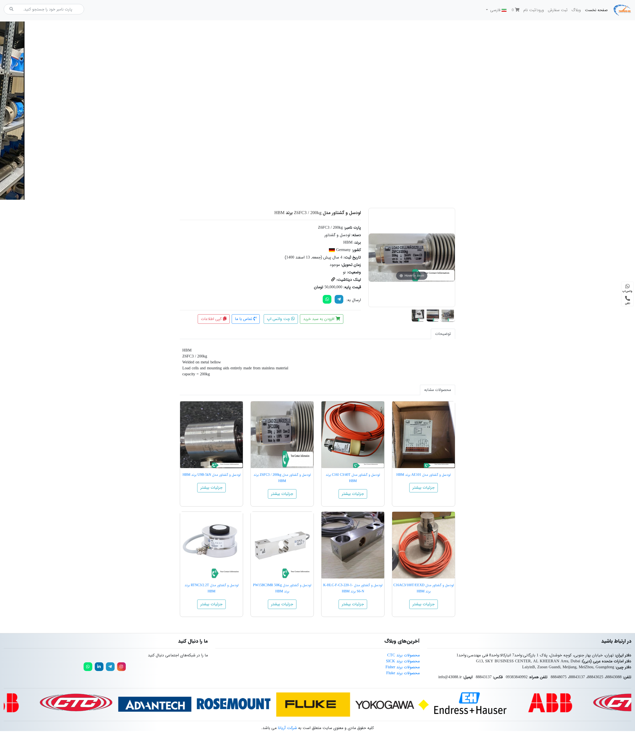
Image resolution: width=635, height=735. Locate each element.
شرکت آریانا (287, 728)
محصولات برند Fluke (403, 673)
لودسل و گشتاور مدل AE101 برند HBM (423, 475)
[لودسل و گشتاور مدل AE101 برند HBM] (423, 434)
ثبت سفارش (558, 10)
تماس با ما (244, 319)
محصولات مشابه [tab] (437, 390)
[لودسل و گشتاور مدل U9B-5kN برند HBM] (211, 434)
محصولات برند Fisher (402, 667)
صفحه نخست (595, 10)
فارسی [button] (495, 10)
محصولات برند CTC (403, 655)
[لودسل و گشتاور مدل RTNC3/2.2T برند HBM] (211, 545)
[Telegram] (339, 299)
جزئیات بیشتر (424, 487)
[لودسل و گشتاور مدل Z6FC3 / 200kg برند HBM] (447, 314)
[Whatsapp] (88, 666)
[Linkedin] (99, 666)
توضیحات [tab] (443, 334)
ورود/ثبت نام (533, 10)
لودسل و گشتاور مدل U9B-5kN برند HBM (212, 475)
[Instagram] (121, 666)
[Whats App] (327, 299)
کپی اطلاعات (212, 319)
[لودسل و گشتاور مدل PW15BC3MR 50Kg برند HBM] (282, 545)
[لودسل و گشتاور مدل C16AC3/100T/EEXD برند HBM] (423, 545)
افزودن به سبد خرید (319, 319)
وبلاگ (576, 10)
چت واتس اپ (279, 319)
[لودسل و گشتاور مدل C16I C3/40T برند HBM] (352, 434)
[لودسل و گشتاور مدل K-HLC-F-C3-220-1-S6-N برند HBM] (352, 545)
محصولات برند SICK (403, 661)
